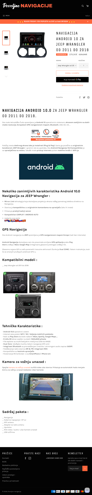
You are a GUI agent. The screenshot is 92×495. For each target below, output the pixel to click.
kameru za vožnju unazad (19, 367)
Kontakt (5, 458)
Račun (87, 16)
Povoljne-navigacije (14, 491)
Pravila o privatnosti (10, 481)
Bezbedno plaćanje (10, 465)
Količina (82, 60)
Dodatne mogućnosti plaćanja (72, 85)
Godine (58, 60)
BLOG (4, 462)
